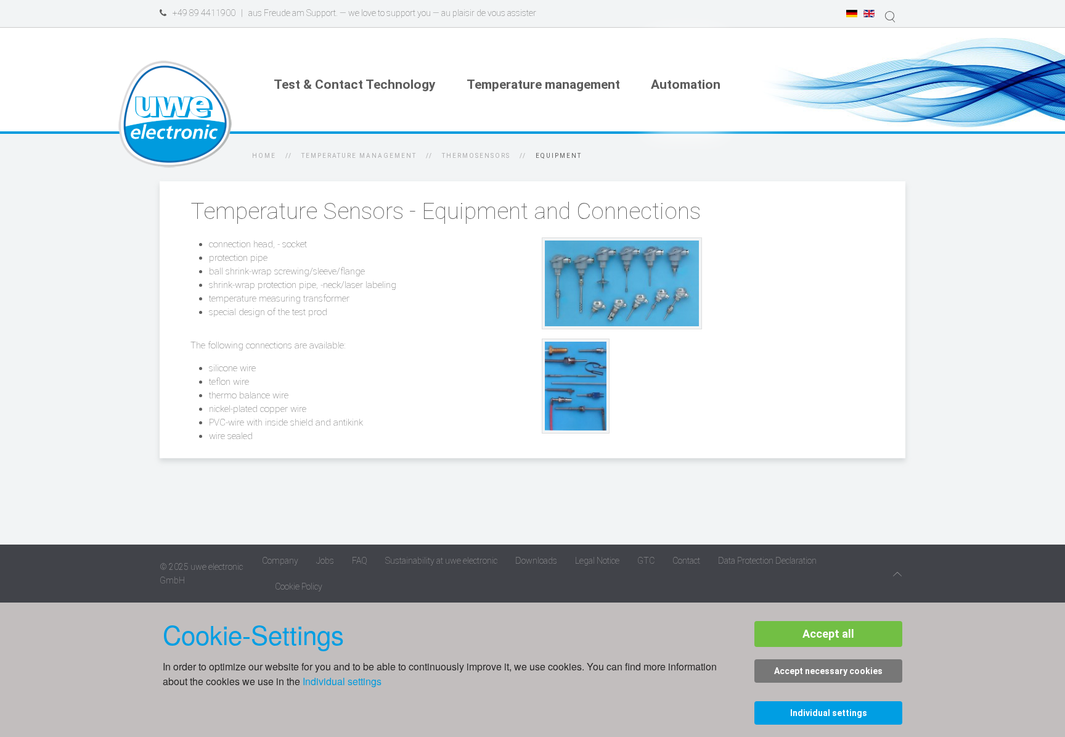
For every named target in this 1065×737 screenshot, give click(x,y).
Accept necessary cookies (828, 671)
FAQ (359, 561)
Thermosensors (476, 155)
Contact (686, 561)
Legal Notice (597, 561)
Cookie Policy (298, 586)
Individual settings (342, 681)
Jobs (325, 561)
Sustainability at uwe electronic (441, 561)
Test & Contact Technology (355, 84)
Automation (685, 84)
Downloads (536, 561)
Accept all (828, 633)
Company (280, 561)
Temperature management (543, 84)
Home (264, 155)
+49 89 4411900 (204, 13)
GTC (646, 561)
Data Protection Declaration (767, 561)
